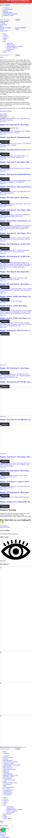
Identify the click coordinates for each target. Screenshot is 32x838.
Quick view (3, 121)
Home (2, 108)
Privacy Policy (10, 49)
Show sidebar (3, 114)
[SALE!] (16, 120)
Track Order (10, 43)
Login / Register (7, 818)
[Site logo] (8, 3)
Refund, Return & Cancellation (15, 46)
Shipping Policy (11, 44)
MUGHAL (7, 108)
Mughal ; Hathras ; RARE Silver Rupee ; (14, 306)
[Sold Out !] (16, 132)
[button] (3, 829)
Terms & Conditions (12, 47)
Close (1, 57)
